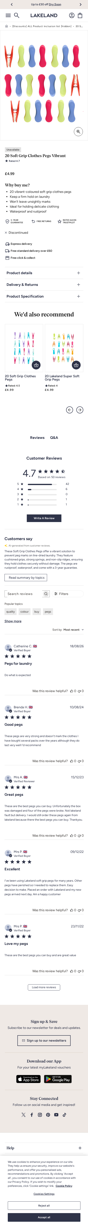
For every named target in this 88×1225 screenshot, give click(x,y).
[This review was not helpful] (79, 691)
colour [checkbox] (24, 611)
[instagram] (39, 1115)
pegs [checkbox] (48, 611)
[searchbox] (23, 593)
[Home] (6, 26)
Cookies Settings (44, 1193)
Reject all (44, 1205)
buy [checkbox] (36, 611)
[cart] (80, 15)
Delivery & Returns (22, 284)
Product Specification (25, 296)
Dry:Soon (55, 4)
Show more (13, 621)
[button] (14, 4)
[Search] (16, 15)
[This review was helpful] (71, 691)
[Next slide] (79, 409)
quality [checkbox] (10, 611)
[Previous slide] (69, 409)
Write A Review (44, 518)
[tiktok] (64, 1115)
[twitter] (23, 1115)
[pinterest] (48, 1115)
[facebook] (31, 1115)
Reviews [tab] (37, 437)
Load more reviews (44, 987)
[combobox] (68, 629)
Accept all (44, 1217)
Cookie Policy (64, 1185)
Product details (19, 273)
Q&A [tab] (54, 437)
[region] (44, 1190)
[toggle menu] (8, 15)
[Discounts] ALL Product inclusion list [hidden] (42, 26)
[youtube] (56, 1115)
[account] (72, 15)
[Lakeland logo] (44, 15)
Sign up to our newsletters (46, 1040)
